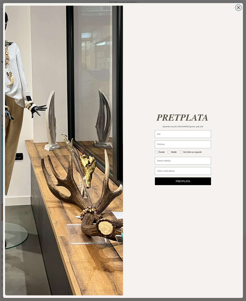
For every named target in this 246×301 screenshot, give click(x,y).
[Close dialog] (238, 7)
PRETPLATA (183, 181)
